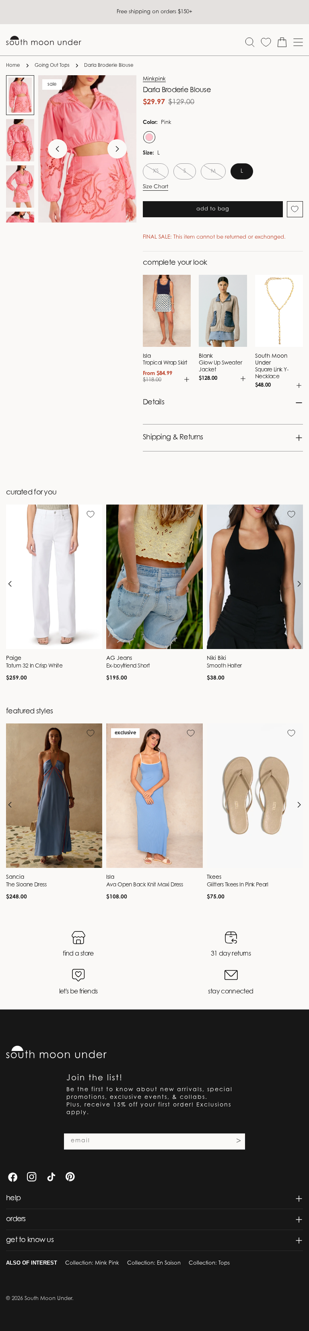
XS (161, 174)
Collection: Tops (209, 1263)
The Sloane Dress (26, 885)
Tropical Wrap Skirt (165, 363)
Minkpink (154, 79)
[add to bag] (299, 385)
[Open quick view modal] (187, 379)
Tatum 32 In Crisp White (34, 666)
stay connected (230, 992)
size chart (155, 187)
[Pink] (148, 137)
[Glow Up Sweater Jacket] (223, 311)
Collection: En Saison (154, 1263)
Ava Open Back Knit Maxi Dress (144, 885)
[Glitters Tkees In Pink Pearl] (255, 795)
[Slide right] (117, 149)
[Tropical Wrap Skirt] (167, 311)
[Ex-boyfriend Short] (154, 577)
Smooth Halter (224, 666)
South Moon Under (48, 1298)
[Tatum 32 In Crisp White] (54, 577)
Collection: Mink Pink (92, 1263)
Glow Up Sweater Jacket (220, 367)
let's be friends (78, 992)
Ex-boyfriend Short (128, 666)
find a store (78, 954)
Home (13, 65)
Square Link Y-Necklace (271, 373)
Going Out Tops (52, 65)
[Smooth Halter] (255, 577)
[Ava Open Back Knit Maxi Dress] (154, 795)
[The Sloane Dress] (54, 795)
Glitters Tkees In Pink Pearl (237, 885)
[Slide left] (57, 149)
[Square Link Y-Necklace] (279, 311)
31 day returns (231, 954)
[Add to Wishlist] (295, 209)
